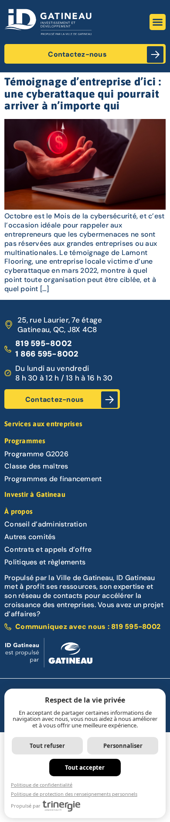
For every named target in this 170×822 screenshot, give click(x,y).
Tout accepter (85, 767)
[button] (158, 22)
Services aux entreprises (43, 424)
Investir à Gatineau (34, 494)
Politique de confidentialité (41, 784)
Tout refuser (47, 746)
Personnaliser (123, 746)
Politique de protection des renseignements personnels (74, 794)
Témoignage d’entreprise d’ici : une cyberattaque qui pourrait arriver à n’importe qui (82, 93)
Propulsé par (26, 805)
